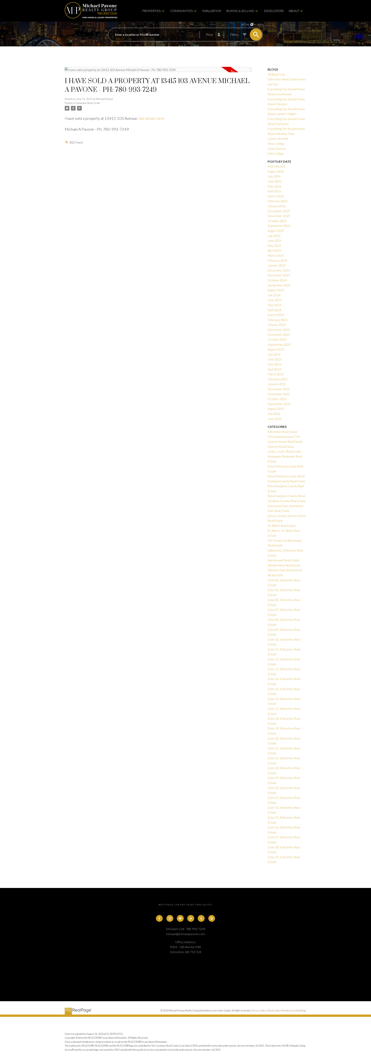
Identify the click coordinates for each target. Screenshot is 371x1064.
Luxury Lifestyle (278, 138)
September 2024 (279, 285)
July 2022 (274, 413)
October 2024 (277, 280)
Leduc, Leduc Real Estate (284, 451)
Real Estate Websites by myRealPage (287, 1010)
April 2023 (274, 369)
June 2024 (275, 300)
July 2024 (274, 295)
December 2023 (279, 329)
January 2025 (277, 265)
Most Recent (276, 166)
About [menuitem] (294, 11)
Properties (151, 11)
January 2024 (277, 324)
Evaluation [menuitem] (211, 11)
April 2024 (274, 310)
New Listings (276, 143)
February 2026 (277, 201)
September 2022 (279, 404)
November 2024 (279, 275)
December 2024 (279, 270)
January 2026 (277, 206)
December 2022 (279, 389)
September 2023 (279, 344)
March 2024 (276, 315)
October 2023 (277, 339)
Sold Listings (276, 153)
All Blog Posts (276, 74)
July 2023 (274, 354)
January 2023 (277, 384)
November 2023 (279, 334)
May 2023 (274, 364)
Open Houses (277, 148)
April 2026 (274, 191)
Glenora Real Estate (281, 446)
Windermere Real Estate (284, 565)
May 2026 (274, 186)
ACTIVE (245, 24)
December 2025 (279, 211)
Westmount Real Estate (283, 560)
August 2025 (276, 230)
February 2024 (277, 320)
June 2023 (275, 359)
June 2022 (275, 418)
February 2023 (277, 379)
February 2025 (277, 260)
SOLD (260, 24)
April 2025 (274, 250)
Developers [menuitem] (274, 11)
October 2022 (277, 399)
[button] (159, 918)
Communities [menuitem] (181, 11)
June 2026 (275, 181)
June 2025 (275, 240)
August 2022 (276, 408)
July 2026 (274, 176)
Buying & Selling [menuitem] (240, 11)
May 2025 (274, 245)
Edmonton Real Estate (87, 103)
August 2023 (276, 349)
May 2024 (274, 305)
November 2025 (279, 216)
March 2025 (276, 255)
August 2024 (276, 290)
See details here (151, 118)
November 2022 (279, 394)
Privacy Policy (259, 1010)
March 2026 (276, 196)
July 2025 (274, 235)
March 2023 (276, 374)
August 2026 (276, 171)
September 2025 (279, 225)
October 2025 (277, 221)
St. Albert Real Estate (282, 525)
